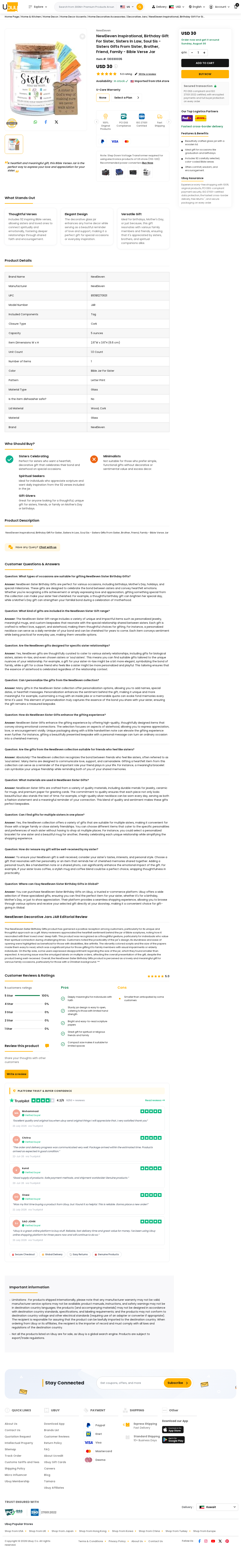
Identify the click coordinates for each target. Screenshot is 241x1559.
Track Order (13, 1456)
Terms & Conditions (90, 1541)
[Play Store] (173, 1441)
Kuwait (211, 1507)
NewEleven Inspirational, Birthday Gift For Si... (177, 16)
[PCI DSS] (13, 1512)
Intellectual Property (19, 1443)
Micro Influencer (16, 1475)
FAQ (47, 1449)
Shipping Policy (15, 1468)
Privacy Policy (117, 1541)
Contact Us (12, 1430)
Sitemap (10, 1449)
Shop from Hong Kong (92, 1531)
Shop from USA (14, 1531)
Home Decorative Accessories (106, 16)
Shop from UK (37, 1531)
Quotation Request (18, 1436)
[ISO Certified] (42, 1512)
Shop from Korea (122, 1531)
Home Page (12, 16)
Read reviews (153, 1100)
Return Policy (53, 1443)
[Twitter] (220, 1541)
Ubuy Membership (17, 1481)
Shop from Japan (62, 1531)
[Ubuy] (10, 6)
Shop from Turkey (176, 1531)
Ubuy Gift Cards (55, 1462)
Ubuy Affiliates (54, 1488)
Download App (54, 1424)
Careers (49, 1468)
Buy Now (147, 163)
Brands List (51, 1430)
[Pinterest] (227, 1541)
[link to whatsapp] (35, 122)
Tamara (49, 1481)
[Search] (140, 7)
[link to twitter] (56, 122)
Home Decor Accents (73, 16)
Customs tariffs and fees (22, 1462)
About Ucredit (53, 1456)
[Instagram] (206, 1541)
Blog (47, 1475)
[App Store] (173, 1430)
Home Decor (50, 16)
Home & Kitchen (31, 16)
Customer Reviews (56, 1436)
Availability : (104, 81)
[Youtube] (213, 1541)
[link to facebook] (46, 122)
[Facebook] (200, 1541)
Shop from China (149, 1531)
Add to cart (205, 63)
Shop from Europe (204, 1531)
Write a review (16, 1074)
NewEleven (103, 30)
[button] (219, 7)
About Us (11, 1424)
